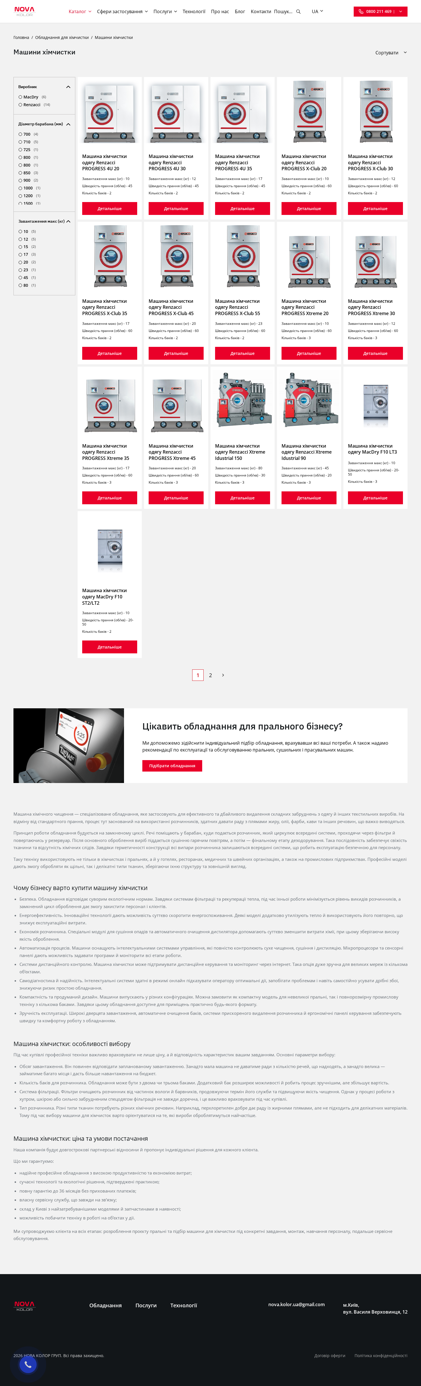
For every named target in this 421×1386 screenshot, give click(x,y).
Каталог (77, 11)
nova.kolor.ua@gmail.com (296, 1305)
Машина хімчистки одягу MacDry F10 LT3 (372, 449)
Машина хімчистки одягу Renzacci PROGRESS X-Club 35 (104, 307)
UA (315, 11)
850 (30, 172)
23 (29, 269)
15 (29, 246)
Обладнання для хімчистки (62, 37)
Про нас (220, 11)
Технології (194, 11)
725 (30, 149)
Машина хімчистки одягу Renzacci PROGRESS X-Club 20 (304, 162)
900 (30, 180)
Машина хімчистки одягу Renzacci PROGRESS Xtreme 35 (105, 452)
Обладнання (105, 1305)
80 (29, 285)
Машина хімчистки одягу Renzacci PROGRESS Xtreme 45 (172, 452)
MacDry (34, 97)
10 (29, 231)
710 (30, 142)
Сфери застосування (120, 11)
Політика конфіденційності (381, 1355)
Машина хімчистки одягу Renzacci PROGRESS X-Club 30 (370, 162)
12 (29, 239)
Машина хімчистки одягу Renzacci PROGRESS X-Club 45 (171, 307)
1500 (31, 203)
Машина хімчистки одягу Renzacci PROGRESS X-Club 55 (237, 307)
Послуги (163, 11)
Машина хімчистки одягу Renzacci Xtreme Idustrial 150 (240, 452)
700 (30, 134)
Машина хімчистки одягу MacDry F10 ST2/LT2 (104, 596)
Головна (21, 37)
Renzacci (36, 104)
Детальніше (110, 208)
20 (29, 262)
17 (29, 254)
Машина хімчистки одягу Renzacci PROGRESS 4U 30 (171, 162)
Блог (240, 11)
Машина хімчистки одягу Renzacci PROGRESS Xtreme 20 (305, 307)
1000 (31, 188)
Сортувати (386, 53)
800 (30, 157)
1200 (31, 195)
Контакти (261, 11)
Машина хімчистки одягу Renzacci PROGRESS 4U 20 (104, 162)
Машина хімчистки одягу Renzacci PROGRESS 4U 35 (237, 162)
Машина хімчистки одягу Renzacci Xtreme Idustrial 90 (307, 452)
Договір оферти (329, 1355)
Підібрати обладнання (172, 765)
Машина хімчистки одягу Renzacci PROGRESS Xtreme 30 (371, 307)
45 (29, 277)
